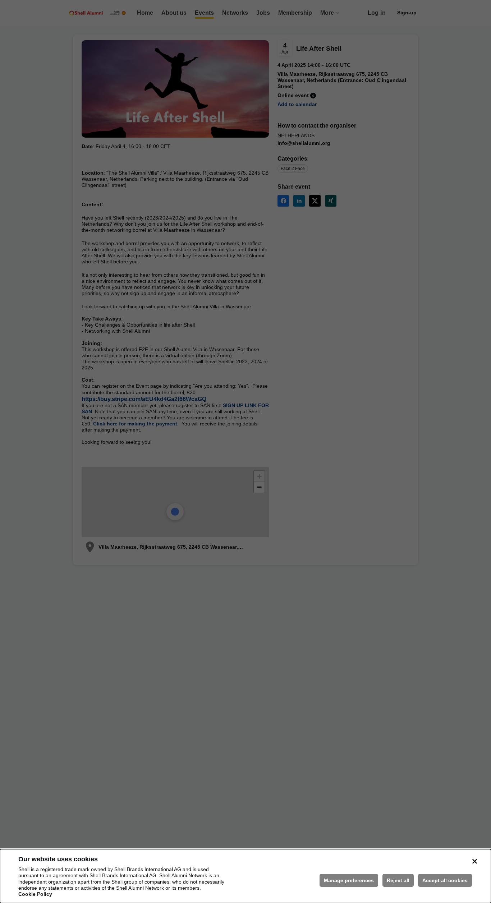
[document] (245, 876)
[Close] (474, 861)
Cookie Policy (35, 894)
